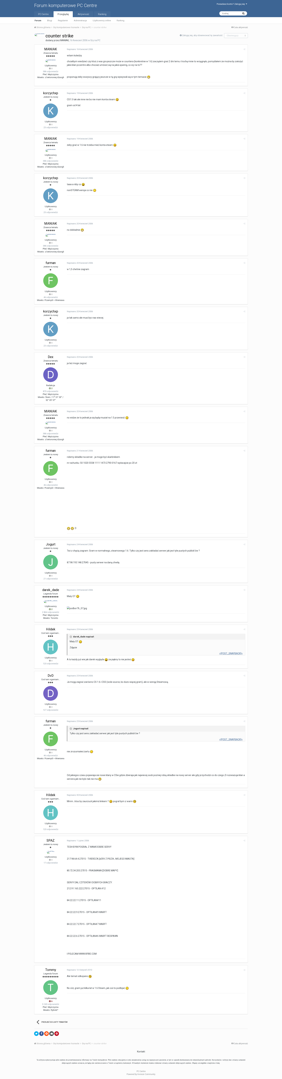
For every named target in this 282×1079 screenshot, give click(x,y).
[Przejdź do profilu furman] (50, 280)
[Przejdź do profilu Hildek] (50, 647)
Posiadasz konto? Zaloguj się (231, 4)
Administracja (80, 20)
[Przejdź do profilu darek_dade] (51, 601)
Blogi (49, 20)
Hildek (50, 629)
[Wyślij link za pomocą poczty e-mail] (51, 1033)
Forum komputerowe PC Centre (65, 5)
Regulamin (63, 20)
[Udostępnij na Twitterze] (36, 1033)
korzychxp (50, 93)
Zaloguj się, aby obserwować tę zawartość (202, 35)
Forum (38, 20)
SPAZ (51, 840)
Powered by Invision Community (141, 1074)
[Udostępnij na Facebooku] (41, 1033)
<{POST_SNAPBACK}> (231, 653)
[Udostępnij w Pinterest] (56, 1033)
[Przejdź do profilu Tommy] (50, 987)
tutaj (218, 1063)
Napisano (80, 49)
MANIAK (64, 40)
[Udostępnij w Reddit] (46, 1033)
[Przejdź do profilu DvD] (50, 693)
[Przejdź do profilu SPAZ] (51, 852)
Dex (50, 357)
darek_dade (50, 590)
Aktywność (83, 14)
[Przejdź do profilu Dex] (50, 374)
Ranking (120, 20)
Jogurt (50, 544)
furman (51, 263)
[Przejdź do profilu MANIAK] (39, 34)
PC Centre (43, 14)
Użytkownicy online (102, 20)
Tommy (50, 970)
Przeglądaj (63, 14)
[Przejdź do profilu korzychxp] (50, 111)
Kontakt (141, 1051)
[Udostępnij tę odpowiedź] (244, 49)
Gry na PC (95, 40)
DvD (51, 676)
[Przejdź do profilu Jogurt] (50, 562)
